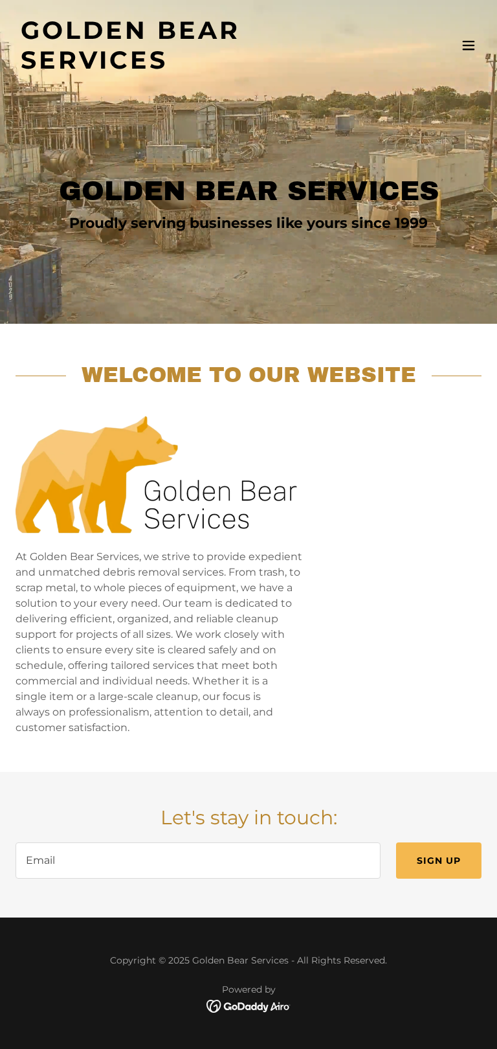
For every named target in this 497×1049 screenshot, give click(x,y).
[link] (179, 65)
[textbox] (198, 860)
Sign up (439, 860)
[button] (468, 45)
